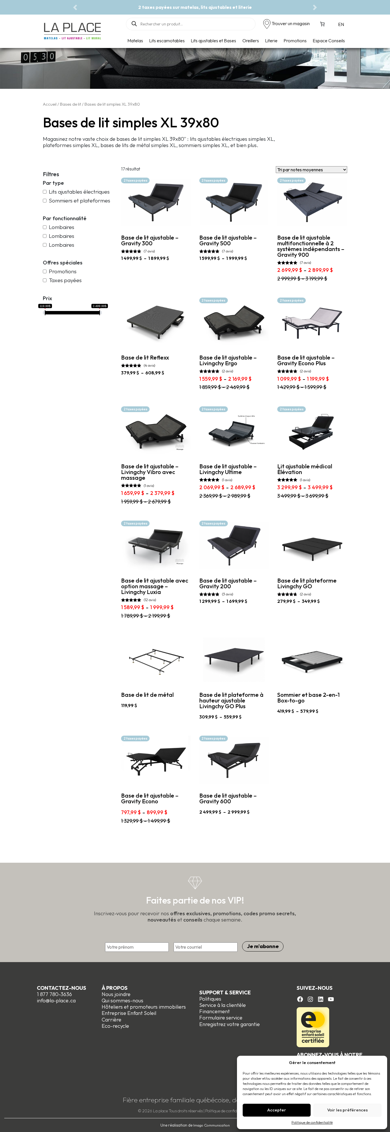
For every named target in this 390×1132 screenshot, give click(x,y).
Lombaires (61, 227)
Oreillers (250, 40)
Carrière (111, 1019)
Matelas (135, 40)
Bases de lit (70, 104)
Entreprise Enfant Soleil (129, 1013)
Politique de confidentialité (312, 1122)
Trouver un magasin (291, 23)
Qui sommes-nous (122, 1000)
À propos (115, 988)
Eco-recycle (115, 1026)
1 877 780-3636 (54, 994)
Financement (214, 1011)
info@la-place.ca (56, 1000)
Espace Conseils (329, 40)
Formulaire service (220, 1017)
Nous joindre (116, 994)
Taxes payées (65, 280)
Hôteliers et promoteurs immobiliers (144, 1006)
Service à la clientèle (222, 1005)
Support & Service (225, 992)
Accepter (276, 1110)
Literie (271, 40)
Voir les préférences (347, 1110)
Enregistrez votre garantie (229, 1024)
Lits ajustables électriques (79, 191)
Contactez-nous (61, 988)
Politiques (210, 998)
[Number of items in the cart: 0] (322, 24)
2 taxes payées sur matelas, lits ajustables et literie (195, 7)
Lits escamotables (167, 40)
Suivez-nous (315, 988)
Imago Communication (211, 1125)
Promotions (295, 40)
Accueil (50, 104)
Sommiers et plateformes (79, 200)
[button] (75, 7)
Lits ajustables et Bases (213, 40)
